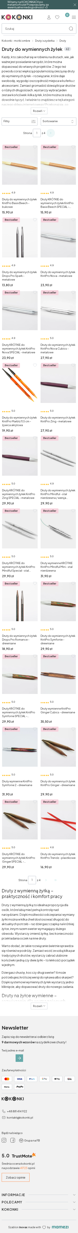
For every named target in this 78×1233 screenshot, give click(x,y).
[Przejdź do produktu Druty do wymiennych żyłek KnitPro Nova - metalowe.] (58, 238)
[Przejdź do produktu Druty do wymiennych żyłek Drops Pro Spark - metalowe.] (19, 238)
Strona (27, 133)
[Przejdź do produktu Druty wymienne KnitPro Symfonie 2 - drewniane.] (19, 747)
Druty (62, 40)
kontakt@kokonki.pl (20, 1117)
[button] (71, 28)
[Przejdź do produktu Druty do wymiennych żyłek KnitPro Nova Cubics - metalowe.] (58, 310)
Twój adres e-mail (13, 1050)
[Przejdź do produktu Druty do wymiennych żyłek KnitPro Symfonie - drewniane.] (58, 601)
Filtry (7, 121)
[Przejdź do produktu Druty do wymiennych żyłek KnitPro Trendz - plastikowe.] (58, 820)
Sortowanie (50, 121)
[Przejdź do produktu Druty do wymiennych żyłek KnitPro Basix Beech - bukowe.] (19, 165)
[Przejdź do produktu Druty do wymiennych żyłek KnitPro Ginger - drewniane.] (58, 747)
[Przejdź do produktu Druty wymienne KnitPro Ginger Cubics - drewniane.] (58, 674)
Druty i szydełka (44, 40)
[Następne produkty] (46, 880)
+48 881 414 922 (17, 1111)
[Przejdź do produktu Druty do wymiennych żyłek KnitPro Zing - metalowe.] (58, 383)
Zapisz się (19, 1058)
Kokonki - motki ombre (16, 40)
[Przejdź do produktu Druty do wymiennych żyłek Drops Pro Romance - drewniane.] (19, 601)
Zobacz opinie (15, 1177)
